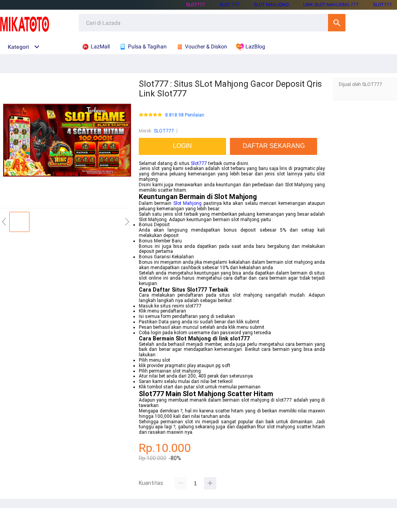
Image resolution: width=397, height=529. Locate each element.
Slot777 (199, 163)
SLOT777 (195, 4)
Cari (336, 22)
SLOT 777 (229, 4)
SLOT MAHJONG (271, 4)
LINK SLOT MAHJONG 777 (331, 4)
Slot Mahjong (187, 203)
